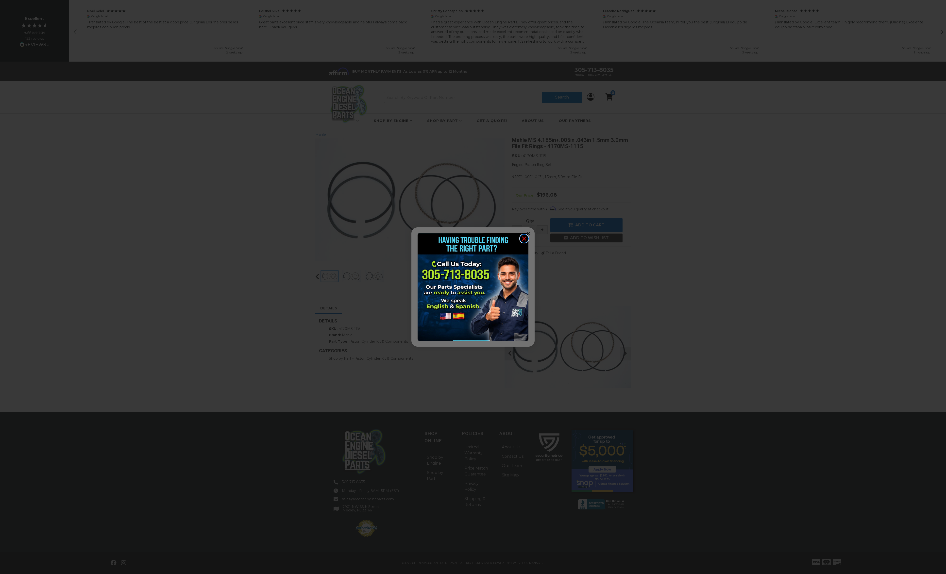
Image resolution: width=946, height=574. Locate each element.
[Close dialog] (524, 238)
